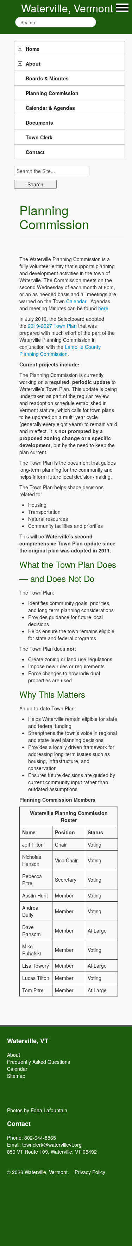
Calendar (76, 301)
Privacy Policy (90, 1171)
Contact (35, 151)
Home (32, 48)
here (103, 308)
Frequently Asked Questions (38, 1061)
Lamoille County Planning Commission (60, 350)
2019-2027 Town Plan (52, 325)
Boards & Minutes (47, 78)
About (33, 63)
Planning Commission (52, 93)
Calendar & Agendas (50, 107)
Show (122, 8)
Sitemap (16, 1075)
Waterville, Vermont (67, 7)
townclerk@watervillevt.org (52, 1144)
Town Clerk (39, 137)
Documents (39, 122)
